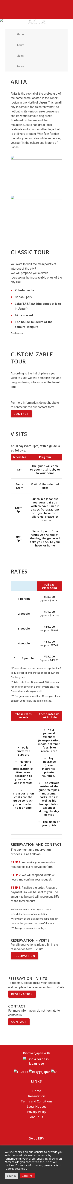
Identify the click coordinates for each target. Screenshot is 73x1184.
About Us (36, 1117)
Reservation (36, 1096)
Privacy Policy (36, 1112)
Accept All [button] (27, 1175)
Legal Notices (36, 1106)
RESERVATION (24, 956)
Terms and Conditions (36, 1101)
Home (36, 1091)
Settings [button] (11, 1175)
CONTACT (21, 414)
